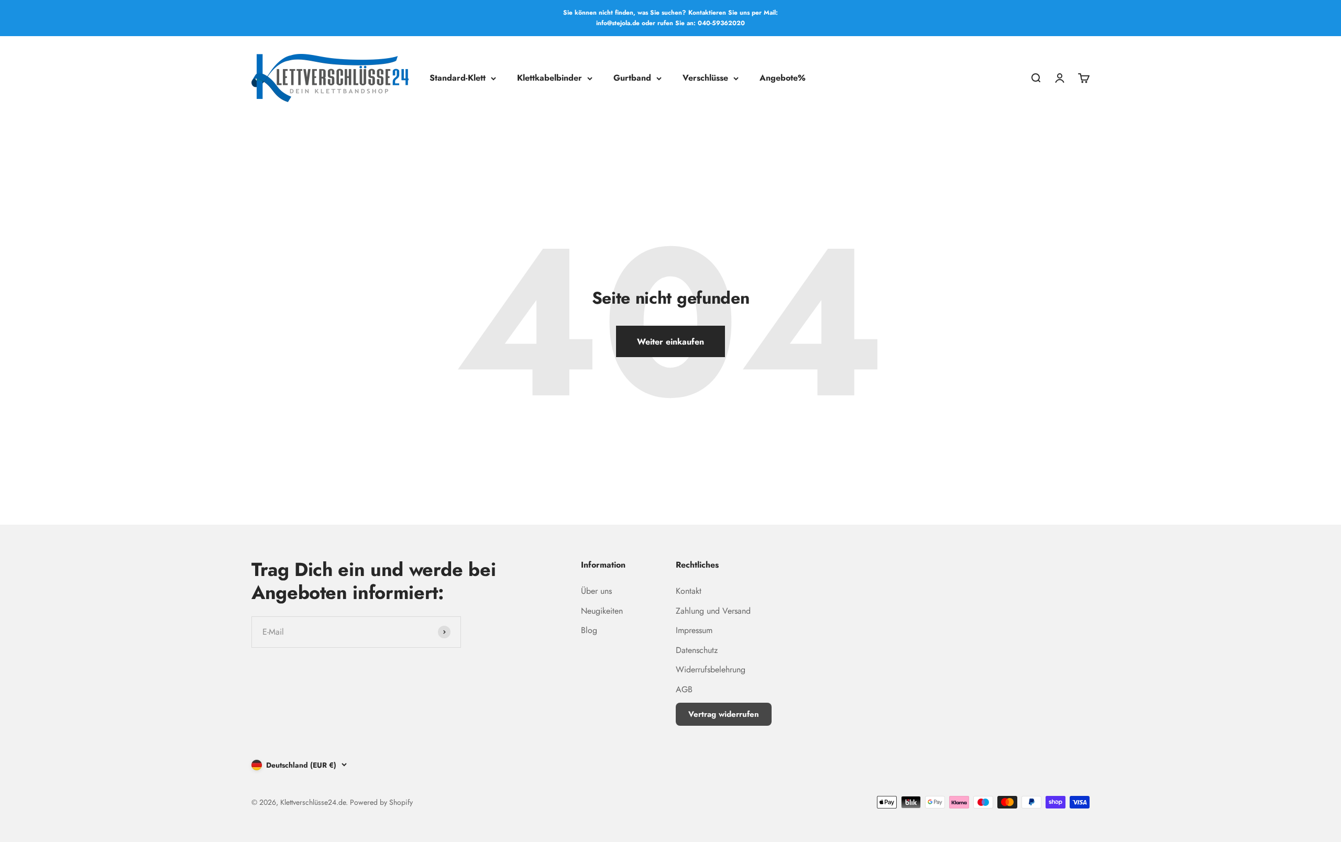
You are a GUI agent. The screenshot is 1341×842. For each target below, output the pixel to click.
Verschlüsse (705, 78)
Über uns (596, 591)
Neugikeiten (602, 611)
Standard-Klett (458, 78)
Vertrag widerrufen (723, 714)
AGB (684, 689)
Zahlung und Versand (713, 611)
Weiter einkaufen (670, 342)
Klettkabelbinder (549, 78)
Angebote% (783, 78)
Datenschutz (697, 650)
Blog (589, 630)
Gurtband (632, 78)
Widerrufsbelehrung (710, 669)
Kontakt (688, 591)
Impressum (694, 630)
